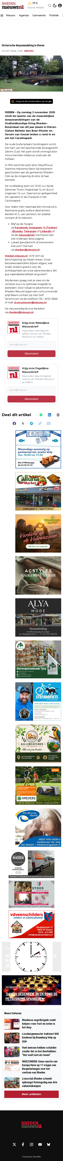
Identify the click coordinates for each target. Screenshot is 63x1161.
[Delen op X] (23, 423)
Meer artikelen (31, 1094)
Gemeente (39, 15)
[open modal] (60, 5)
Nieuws (10, 15)
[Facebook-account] (23, 1144)
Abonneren (31, 353)
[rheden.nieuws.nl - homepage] (12, 5)
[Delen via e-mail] (49, 423)
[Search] (49, 5)
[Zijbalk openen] (2, 15)
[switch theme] (55, 5)
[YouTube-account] (40, 1144)
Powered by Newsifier (31, 1156)
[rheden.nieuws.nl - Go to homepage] (31, 1124)
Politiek (54, 15)
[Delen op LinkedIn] (49, 415)
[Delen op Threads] (58, 415)
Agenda (24, 15)
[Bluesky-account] (48, 1144)
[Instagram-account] (31, 1144)
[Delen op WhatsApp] (41, 415)
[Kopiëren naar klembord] (40, 423)
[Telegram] (31, 423)
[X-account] (14, 1144)
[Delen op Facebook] (14, 423)
